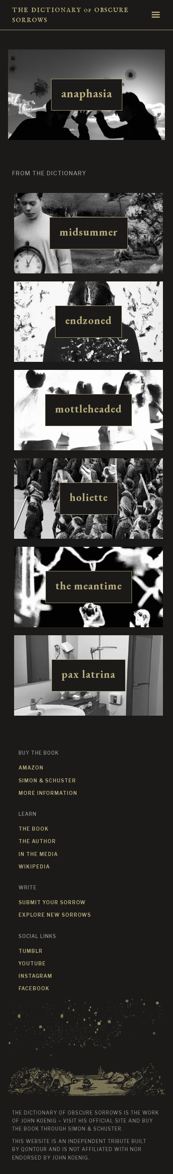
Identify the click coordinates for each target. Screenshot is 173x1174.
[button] (156, 15)
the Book (34, 829)
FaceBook (34, 988)
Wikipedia (34, 867)
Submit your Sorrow (52, 902)
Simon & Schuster (47, 781)
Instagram (35, 976)
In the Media (38, 854)
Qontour (34, 1149)
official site (108, 1121)
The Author (37, 841)
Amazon (31, 768)
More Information (48, 793)
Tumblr (31, 951)
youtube (32, 964)
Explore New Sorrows (55, 915)
